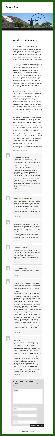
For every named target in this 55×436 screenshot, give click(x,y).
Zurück (43, 33)
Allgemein (28, 146)
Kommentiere (18, 191)
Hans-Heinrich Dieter (18, 155)
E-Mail (16, 415)
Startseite (8, 29)
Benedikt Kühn (17, 198)
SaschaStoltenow (35, 146)
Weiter (47, 33)
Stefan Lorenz (17, 222)
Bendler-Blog (12, 7)
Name (16, 409)
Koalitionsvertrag (36, 96)
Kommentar (16, 390)
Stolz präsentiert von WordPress (27, 431)
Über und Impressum (16, 29)
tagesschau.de (36, 48)
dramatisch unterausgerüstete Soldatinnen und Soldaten (29, 74)
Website (15, 421)
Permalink (21, 147)
